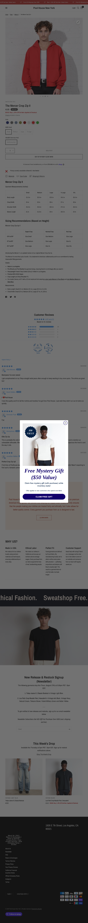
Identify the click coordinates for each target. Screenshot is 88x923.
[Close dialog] (65, 423)
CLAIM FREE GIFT (44, 496)
